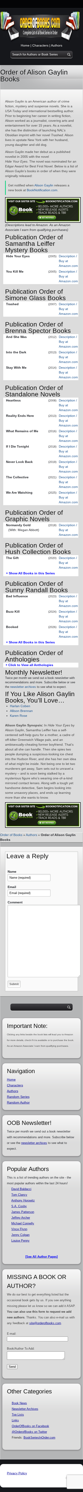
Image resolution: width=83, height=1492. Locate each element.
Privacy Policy (17, 1473)
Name (12, 871)
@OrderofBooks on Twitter (29, 1432)
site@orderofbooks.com (45, 1323)
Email (12, 887)
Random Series (18, 1097)
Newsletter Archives (25, 1409)
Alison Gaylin (43, 185)
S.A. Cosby (19, 1206)
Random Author (18, 1102)
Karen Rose (18, 715)
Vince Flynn (19, 1229)
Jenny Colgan (20, 1235)
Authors (56, 45)
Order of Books (11, 835)
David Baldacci (21, 1189)
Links (15, 1420)
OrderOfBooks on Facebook (30, 1426)
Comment (15, 902)
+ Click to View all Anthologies (29, 665)
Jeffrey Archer (20, 1217)
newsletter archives (23, 687)
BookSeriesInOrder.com (39, 1437)
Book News (19, 1403)
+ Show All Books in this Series (30, 573)
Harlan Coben (20, 706)
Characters (40, 45)
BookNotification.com (42, 190)
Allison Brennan (21, 711)
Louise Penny (20, 1240)
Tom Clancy (19, 1194)
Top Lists (18, 1414)
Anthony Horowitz (23, 1200)
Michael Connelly (22, 1223)
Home (25, 45)
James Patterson (22, 1212)
